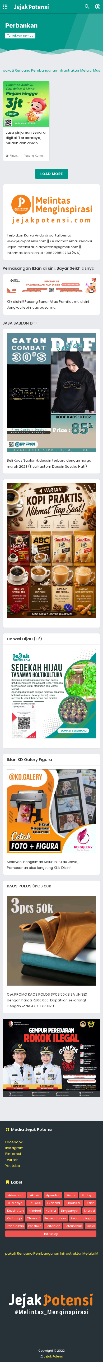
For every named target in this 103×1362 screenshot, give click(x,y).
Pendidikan (15, 1226)
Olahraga (14, 1218)
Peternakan (73, 1226)
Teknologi (51, 1234)
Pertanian (53, 1226)
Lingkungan (70, 1210)
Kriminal (35, 1210)
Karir (90, 1203)
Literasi (89, 1210)
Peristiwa (34, 1226)
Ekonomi (53, 1203)
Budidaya (15, 1203)
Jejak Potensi (53, 1356)
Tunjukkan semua (20, 35)
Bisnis (71, 1195)
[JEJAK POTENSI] (31, 7)
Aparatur (52, 1195)
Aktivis (34, 1195)
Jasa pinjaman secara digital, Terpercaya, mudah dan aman (25, 138)
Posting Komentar (36, 155)
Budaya (87, 1195)
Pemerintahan (55, 1218)
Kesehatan (15, 1210)
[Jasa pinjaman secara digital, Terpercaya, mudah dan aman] (26, 104)
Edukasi (35, 1203)
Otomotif (33, 1218)
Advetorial (15, 1195)
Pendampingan (83, 1218)
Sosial (90, 1226)
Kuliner (51, 1210)
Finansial (16, 155)
